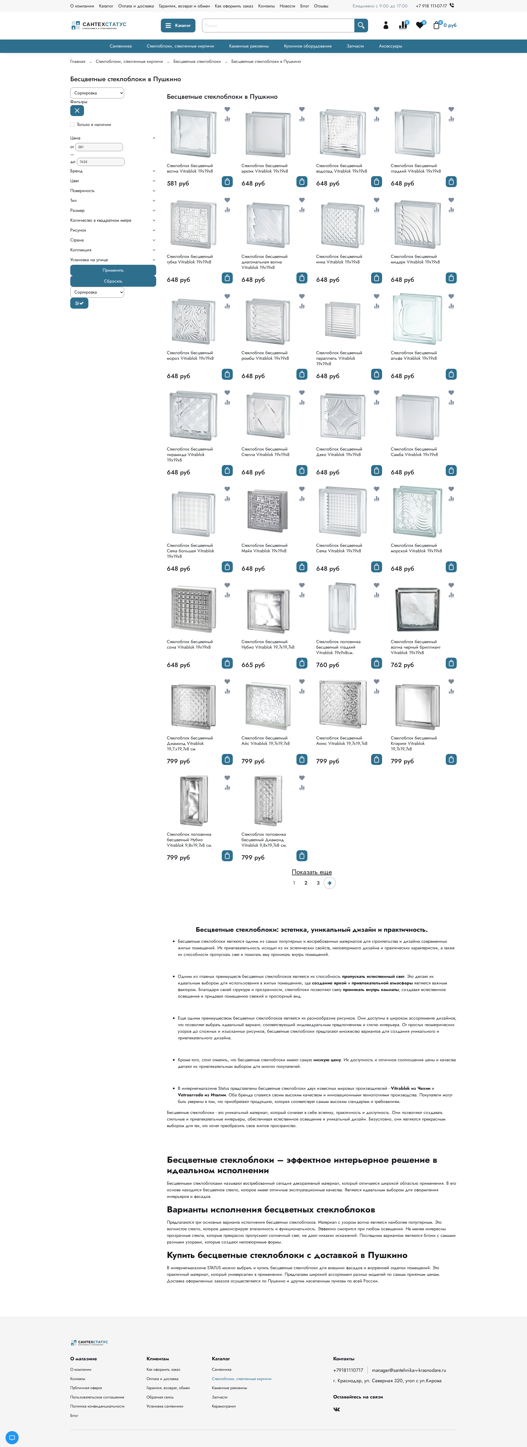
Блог (304, 6)
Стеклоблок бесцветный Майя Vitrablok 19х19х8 (265, 548)
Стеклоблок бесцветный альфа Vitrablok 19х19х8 (414, 355)
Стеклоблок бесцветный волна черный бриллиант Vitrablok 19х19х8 (415, 647)
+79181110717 (348, 1370)
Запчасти (355, 46)
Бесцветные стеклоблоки (197, 61)
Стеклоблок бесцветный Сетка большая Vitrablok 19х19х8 (190, 550)
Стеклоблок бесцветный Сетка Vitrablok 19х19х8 (339, 548)
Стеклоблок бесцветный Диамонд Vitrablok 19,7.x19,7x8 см (190, 743)
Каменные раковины (249, 46)
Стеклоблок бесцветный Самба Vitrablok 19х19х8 (414, 452)
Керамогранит (224, 1406)
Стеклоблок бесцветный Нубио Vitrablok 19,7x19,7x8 (268, 644)
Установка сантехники (165, 1406)
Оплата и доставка (136, 6)
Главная (77, 61)
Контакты (266, 6)
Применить (113, 270)
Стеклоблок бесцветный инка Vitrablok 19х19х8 (339, 259)
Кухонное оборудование (308, 46)
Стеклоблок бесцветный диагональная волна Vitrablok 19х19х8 (265, 262)
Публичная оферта (86, 1387)
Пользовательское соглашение (97, 1397)
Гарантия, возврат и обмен (184, 6)
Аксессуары (390, 46)
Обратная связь (160, 1397)
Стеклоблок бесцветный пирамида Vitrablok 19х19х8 (190, 454)
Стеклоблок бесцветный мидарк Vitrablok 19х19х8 (415, 259)
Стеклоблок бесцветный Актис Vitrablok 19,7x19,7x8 (342, 741)
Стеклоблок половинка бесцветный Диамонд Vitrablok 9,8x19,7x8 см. (264, 839)
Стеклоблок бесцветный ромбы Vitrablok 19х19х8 (265, 355)
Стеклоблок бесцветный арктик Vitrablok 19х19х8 (265, 168)
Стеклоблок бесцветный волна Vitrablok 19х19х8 (190, 168)
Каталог (106, 6)
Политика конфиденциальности (97, 1406)
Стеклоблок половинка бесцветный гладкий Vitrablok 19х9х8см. (338, 647)
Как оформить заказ (234, 6)
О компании (82, 6)
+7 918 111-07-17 (431, 6)
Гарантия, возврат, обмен (168, 1387)
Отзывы (321, 6)
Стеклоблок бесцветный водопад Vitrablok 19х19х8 (341, 168)
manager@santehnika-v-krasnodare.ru (409, 1370)
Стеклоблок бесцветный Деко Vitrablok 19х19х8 (339, 452)
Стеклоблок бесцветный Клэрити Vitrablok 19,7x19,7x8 (414, 743)
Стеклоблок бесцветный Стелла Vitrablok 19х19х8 (266, 452)
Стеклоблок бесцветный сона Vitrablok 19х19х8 (190, 644)
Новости (287, 6)
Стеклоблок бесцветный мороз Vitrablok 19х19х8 (190, 355)
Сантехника (121, 46)
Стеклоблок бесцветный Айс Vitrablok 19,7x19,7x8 (266, 741)
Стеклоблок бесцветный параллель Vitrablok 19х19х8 (339, 358)
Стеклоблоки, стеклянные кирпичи (180, 46)
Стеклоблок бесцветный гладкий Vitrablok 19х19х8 (416, 168)
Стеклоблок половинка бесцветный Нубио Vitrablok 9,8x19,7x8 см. (189, 839)
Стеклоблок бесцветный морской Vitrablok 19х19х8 (416, 548)
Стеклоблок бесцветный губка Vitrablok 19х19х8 (190, 259)
